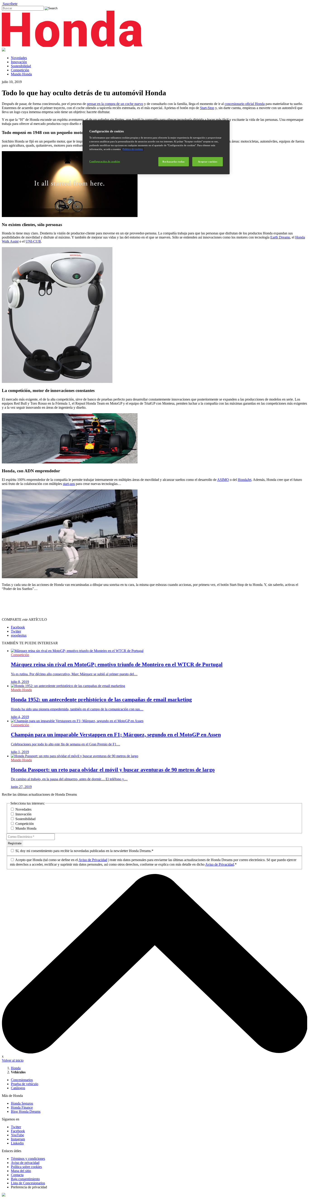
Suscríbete (9, 4)
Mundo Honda (21, 74)
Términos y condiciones (28, 1158)
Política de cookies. (132, 149)
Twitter (16, 1127)
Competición (20, 70)
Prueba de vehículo (24, 1084)
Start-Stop (207, 108)
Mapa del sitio (21, 1171)
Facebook (18, 1131)
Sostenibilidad (21, 66)
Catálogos (18, 1088)
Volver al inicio (13, 1060)
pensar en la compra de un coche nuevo (115, 104)
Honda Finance (22, 1107)
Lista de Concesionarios (28, 1183)
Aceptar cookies (207, 161)
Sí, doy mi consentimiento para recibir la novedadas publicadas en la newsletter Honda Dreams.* (83, 851)
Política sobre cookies (26, 1167)
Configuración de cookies (104, 161)
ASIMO (223, 480)
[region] (156, 147)
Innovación (19, 62)
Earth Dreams (280, 237)
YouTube (17, 1135)
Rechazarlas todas (173, 161)
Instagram (18, 1139)
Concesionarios (22, 1080)
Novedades (19, 58)
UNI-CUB (33, 241)
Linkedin (17, 1143)
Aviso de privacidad (25, 1163)
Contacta (17, 1175)
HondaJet (244, 480)
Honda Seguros (22, 1103)
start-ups (69, 484)
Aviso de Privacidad (92, 860)
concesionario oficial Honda (245, 104)
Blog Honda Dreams (25, 1111)
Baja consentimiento (25, 1179)
